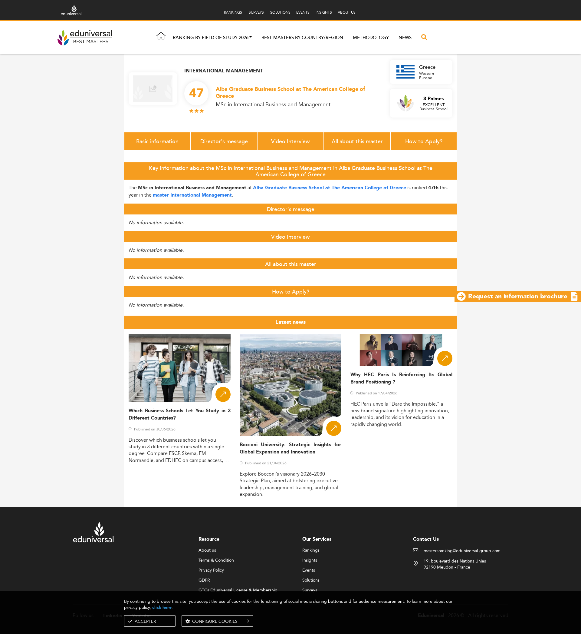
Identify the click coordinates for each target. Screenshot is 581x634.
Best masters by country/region (302, 37)
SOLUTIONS (280, 12)
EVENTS (303, 12)
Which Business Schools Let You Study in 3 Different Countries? (180, 414)
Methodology (371, 37)
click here (162, 607)
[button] (250, 38)
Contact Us (426, 539)
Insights (309, 560)
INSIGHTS (324, 12)
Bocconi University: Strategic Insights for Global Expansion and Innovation (291, 448)
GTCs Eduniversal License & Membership (238, 590)
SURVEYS (256, 12)
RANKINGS (233, 12)
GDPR (204, 580)
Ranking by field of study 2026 (210, 38)
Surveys (309, 590)
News (405, 37)
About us (207, 550)
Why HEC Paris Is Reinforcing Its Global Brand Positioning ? (401, 378)
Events (308, 570)
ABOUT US (347, 12)
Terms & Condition (216, 560)
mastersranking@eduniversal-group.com (462, 551)
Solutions (311, 580)
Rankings (311, 550)
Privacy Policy (211, 570)
